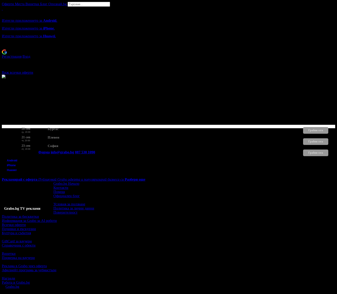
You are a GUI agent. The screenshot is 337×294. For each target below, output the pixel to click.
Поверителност (65, 212)
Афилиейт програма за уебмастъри (29, 270)
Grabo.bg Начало (66, 183)
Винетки (9, 254)
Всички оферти (14, 225)
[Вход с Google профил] (168, 51)
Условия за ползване (69, 204)
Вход (26, 56)
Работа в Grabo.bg (16, 282)
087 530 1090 (85, 152)
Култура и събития (16, 233)
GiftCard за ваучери (17, 241)
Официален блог (66, 196)
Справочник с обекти (19, 245)
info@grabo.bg (62, 152)
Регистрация (12, 56)
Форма (44, 152)
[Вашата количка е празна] (2, 9)
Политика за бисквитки (20, 216)
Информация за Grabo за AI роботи (29, 221)
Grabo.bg (12, 287)
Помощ (59, 192)
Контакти (60, 188)
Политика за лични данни (73, 208)
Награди (8, 278)
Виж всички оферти (17, 72)
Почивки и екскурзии (19, 229)
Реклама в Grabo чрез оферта (24, 266)
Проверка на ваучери (18, 258)
